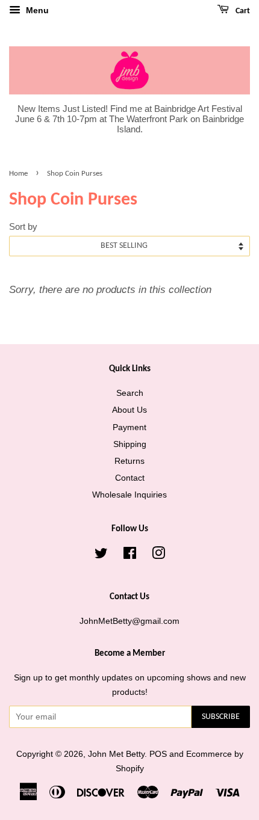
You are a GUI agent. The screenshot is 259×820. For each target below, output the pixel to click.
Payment (129, 427)
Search (129, 393)
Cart (242, 11)
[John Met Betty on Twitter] (101, 555)
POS (158, 754)
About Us (129, 410)
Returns (129, 461)
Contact (130, 477)
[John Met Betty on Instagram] (158, 555)
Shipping (129, 444)
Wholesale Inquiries (129, 494)
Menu (36, 10)
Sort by (23, 226)
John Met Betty (116, 754)
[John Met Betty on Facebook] (130, 555)
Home (18, 173)
